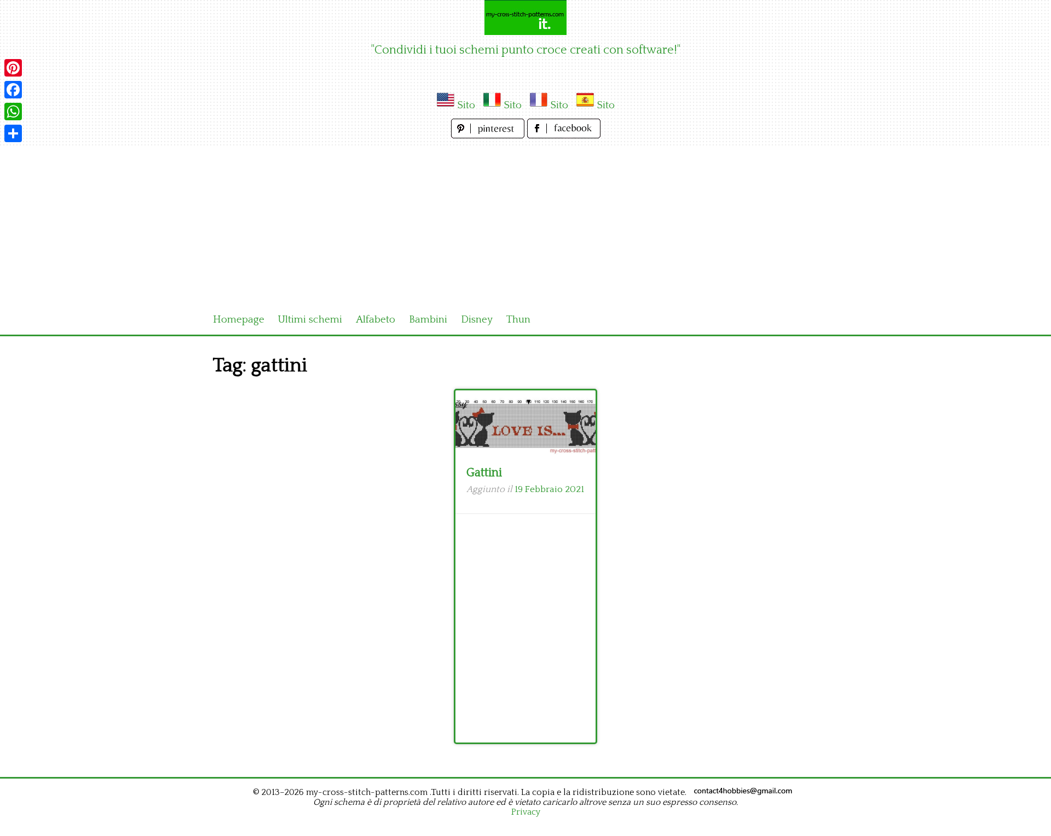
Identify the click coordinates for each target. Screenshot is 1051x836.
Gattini (484, 473)
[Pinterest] (13, 68)
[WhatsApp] (13, 111)
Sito (466, 105)
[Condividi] (13, 133)
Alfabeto (375, 319)
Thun (518, 319)
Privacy (525, 812)
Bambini (428, 319)
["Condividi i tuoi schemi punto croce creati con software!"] (525, 17)
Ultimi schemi (310, 319)
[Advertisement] (525, 223)
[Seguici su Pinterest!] (489, 135)
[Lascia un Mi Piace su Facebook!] (563, 135)
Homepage (238, 319)
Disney (477, 319)
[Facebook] (13, 90)
